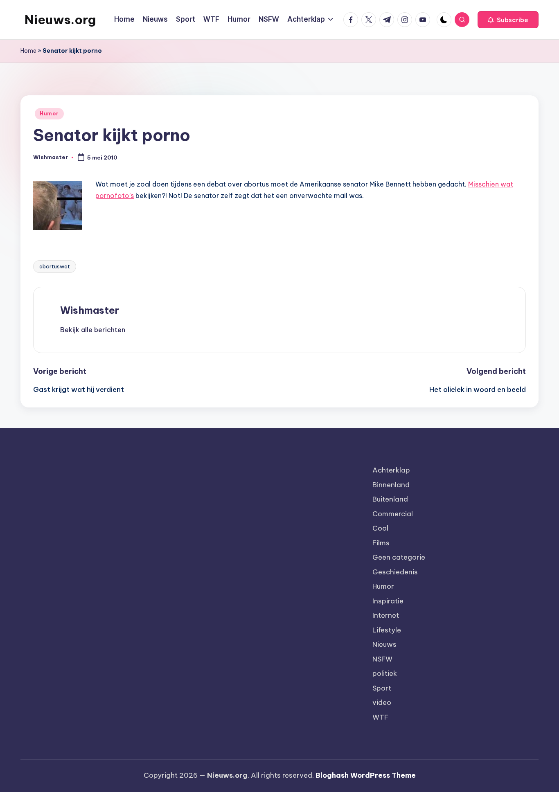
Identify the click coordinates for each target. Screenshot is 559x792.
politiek (384, 673)
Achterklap (391, 470)
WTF (380, 717)
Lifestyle (386, 630)
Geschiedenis (395, 571)
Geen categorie (398, 557)
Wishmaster (89, 310)
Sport (381, 688)
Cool (380, 528)
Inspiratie (387, 600)
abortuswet (54, 266)
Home (28, 50)
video (381, 702)
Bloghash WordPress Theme (366, 775)
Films (381, 542)
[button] (508, 19)
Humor (49, 113)
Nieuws (384, 644)
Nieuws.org (60, 19)
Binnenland (391, 484)
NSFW (382, 659)
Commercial (392, 513)
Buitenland (390, 499)
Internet (385, 615)
